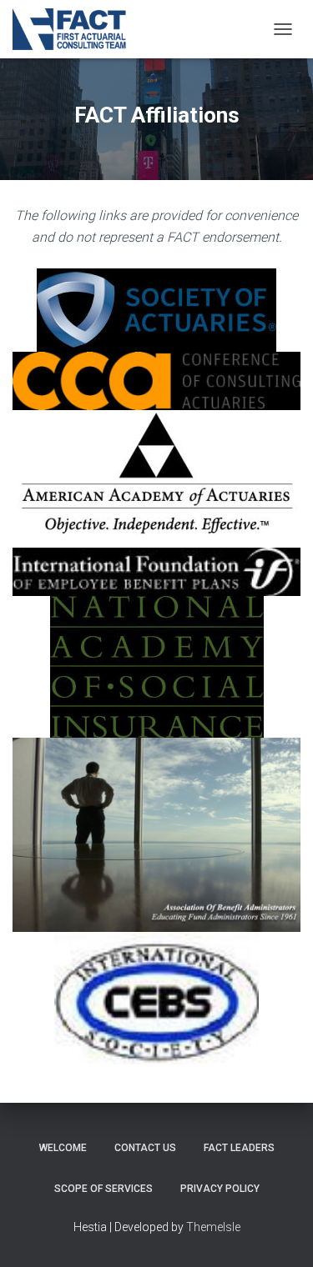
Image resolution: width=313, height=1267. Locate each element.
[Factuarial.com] (77, 29)
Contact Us (145, 1148)
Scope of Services (103, 1188)
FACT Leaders (239, 1148)
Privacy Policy (220, 1188)
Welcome (63, 1148)
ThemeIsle (213, 1227)
